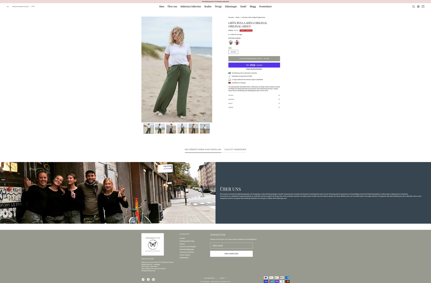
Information (185, 234)
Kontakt (182, 238)
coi (230, 281)
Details (230, 95)
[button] (413, 6)
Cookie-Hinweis (185, 255)
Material (231, 99)
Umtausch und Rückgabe (188, 246)
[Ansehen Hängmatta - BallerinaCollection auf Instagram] (143, 279)
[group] (215, 1)
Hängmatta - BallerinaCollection (212, 281)
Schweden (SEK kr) (209, 278)
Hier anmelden (231, 254)
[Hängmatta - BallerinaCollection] (21, 6)
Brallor (238, 17)
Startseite (231, 17)
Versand (182, 244)
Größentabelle (184, 257)
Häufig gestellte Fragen (187, 241)
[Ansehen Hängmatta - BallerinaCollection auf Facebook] (148, 279)
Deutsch (222, 278)
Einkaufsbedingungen (187, 249)
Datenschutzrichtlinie (187, 252)
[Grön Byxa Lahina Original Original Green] (149, 129)
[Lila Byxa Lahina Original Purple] (237, 42)
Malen (230, 103)
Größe (230, 107)
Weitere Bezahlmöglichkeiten (254, 69)
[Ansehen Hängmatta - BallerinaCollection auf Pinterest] (153, 279)
